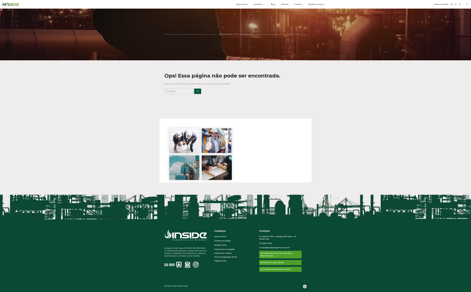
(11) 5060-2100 (265, 243)
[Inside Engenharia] (10, 4)
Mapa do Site (220, 261)
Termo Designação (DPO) (225, 257)
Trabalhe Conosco (316, 4)
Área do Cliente (441, 4)
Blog (273, 4)
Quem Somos (242, 4)
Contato (298, 4)
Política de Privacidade (224, 249)
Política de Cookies (223, 253)
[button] (467, 4)
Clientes (284, 4)
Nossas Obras (220, 245)
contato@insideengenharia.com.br (274, 248)
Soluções (258, 4)
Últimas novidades (222, 241)
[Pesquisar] (197, 91)
